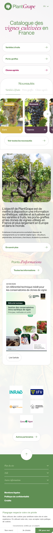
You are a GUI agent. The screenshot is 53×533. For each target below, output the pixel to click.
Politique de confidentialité (16, 496)
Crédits (7, 500)
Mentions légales (12, 492)
